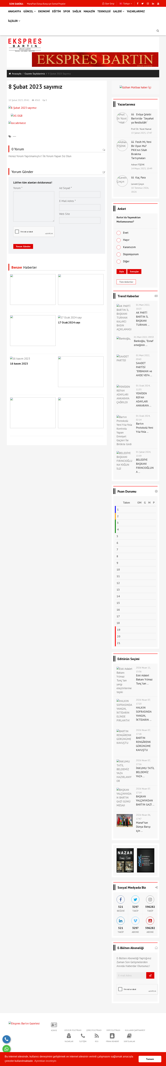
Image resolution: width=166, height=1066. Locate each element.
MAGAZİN (89, 11)
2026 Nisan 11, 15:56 (143, 669)
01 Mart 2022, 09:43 (143, 357)
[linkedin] (153, 4)
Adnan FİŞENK (138, 164)
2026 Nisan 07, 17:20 (143, 701)
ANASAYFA (14, 11)
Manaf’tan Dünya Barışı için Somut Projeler (46, 3)
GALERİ (117, 11)
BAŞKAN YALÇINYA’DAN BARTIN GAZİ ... (145, 800)
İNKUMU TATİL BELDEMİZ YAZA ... (145, 772)
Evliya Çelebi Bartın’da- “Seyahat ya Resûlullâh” (142, 118)
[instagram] (148, 4)
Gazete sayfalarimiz (34, 73)
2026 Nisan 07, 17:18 (143, 732)
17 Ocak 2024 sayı (69, 322)
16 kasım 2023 (19, 363)
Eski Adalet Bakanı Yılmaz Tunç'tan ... (144, 679)
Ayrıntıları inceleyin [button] (45, 1061)
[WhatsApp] (6, 1049)
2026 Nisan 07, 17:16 (143, 762)
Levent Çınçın (137, 184)
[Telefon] (6, 1039)
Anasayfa (16, 73)
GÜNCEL (28, 11)
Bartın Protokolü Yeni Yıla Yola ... (144, 427)
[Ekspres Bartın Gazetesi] (24, 1023)
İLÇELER (13, 21)
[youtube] (158, 4)
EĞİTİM (56, 11)
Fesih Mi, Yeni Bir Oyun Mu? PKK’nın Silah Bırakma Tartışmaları (141, 150)
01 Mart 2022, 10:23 (143, 306)
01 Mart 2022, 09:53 (144, 337)
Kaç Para (140, 177)
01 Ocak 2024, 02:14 (143, 417)
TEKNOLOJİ (104, 11)
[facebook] (137, 4)
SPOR (66, 11)
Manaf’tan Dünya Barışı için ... (143, 827)
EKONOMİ (44, 11)
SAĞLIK (76, 11)
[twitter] (143, 4)
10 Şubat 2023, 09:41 (18, 100)
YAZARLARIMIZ (136, 11)
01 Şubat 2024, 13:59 (143, 453)
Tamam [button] (150, 1059)
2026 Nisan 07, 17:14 (143, 790)
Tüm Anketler (126, 281)
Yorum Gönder (23, 246)
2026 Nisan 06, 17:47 (143, 816)
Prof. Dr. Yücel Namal (141, 129)
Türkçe (126, 3)
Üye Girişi (109, 3)
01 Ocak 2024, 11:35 (143, 387)
